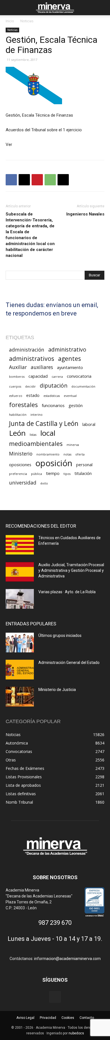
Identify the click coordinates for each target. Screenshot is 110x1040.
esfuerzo (15, 396)
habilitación (18, 415)
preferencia (18, 474)
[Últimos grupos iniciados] (20, 642)
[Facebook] (11, 179)
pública (36, 474)
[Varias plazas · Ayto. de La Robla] (20, 599)
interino (36, 415)
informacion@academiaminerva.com (67, 958)
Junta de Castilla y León (43, 423)
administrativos (31, 358)
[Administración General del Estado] (20, 669)
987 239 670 (55, 922)
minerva (73, 445)
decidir (30, 386)
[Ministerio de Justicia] (20, 696)
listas (33, 435)
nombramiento (48, 454)
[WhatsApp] (50, 179)
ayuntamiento (70, 367)
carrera (57, 377)
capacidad (38, 376)
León (17, 433)
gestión (76, 405)
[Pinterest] (37, 179)
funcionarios (53, 405)
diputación (53, 385)
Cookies (67, 1018)
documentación (83, 386)
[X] (24, 179)
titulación (83, 473)
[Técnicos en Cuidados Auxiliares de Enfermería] (20, 545)
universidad (22, 483)
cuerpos (15, 386)
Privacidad (48, 1018)
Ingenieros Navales (85, 214)
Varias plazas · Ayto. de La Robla (67, 592)
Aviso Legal (25, 1018)
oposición (53, 463)
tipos (67, 474)
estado (32, 395)
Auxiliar (18, 367)
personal (84, 464)
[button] (10, 7)
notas (67, 454)
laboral (88, 424)
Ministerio (20, 454)
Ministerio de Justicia (57, 689)
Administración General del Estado (69, 662)
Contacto (87, 1018)
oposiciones (20, 464)
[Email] (63, 179)
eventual (70, 396)
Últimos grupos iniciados (60, 635)
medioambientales (36, 443)
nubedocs (76, 1033)
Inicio (10, 21)
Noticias (26, 21)
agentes (69, 358)
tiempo (53, 473)
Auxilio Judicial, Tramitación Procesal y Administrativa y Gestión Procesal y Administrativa (71, 570)
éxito (44, 483)
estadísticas (51, 396)
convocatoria (79, 376)
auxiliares (42, 367)
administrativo (67, 349)
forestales (23, 405)
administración (26, 350)
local (47, 433)
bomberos (17, 377)
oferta (80, 454)
